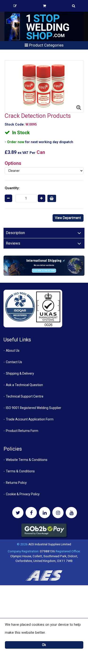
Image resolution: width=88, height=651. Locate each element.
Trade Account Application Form (30, 419)
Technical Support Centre (24, 396)
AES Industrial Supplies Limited (49, 544)
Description (15, 233)
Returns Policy (16, 483)
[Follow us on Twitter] (17, 512)
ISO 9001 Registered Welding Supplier (33, 408)
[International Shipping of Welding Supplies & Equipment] (44, 265)
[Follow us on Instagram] (58, 512)
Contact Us (14, 362)
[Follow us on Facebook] (31, 512)
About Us (12, 350)
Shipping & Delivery (20, 373)
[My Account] (15, 6)
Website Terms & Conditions (26, 460)
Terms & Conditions (20, 471)
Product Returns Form (22, 431)
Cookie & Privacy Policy (23, 494)
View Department (68, 218)
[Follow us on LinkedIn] (44, 512)
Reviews (13, 243)
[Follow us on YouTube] (71, 512)
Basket (44, 6)
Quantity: (12, 188)
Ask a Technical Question (24, 385)
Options (13, 163)
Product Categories (46, 45)
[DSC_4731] (44, 86)
